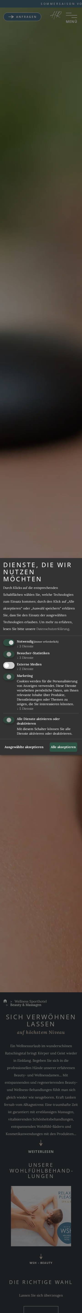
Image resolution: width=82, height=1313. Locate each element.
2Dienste (25, 669)
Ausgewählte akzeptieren (24, 747)
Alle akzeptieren (63, 747)
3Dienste (25, 646)
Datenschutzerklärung (52, 629)
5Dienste (25, 709)
